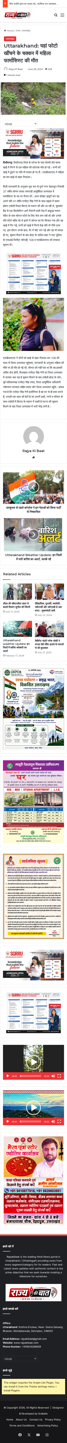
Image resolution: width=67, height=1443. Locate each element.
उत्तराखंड (26, 30)
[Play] (8, 1076)
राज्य (18, 30)
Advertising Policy (47, 1425)
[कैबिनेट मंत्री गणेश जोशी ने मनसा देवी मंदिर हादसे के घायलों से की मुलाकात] (49, 629)
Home (10, 30)
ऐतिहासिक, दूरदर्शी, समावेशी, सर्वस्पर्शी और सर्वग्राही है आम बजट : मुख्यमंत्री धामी (48, 607)
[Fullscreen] (59, 1076)
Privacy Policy (53, 1419)
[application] (33, 1062)
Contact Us (35, 1419)
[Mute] (53, 1076)
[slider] (30, 1076)
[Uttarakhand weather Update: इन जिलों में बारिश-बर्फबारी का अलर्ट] (17, 629)
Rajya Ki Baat (16, 69)
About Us (21, 1419)
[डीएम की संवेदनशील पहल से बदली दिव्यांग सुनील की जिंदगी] (17, 592)
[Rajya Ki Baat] (18, 14)
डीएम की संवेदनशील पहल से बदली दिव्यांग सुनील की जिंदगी (16, 605)
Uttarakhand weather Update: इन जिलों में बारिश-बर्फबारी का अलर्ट (16, 646)
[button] (33, 1062)
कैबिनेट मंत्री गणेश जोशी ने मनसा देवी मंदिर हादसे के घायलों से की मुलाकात (49, 644)
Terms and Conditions (22, 1425)
